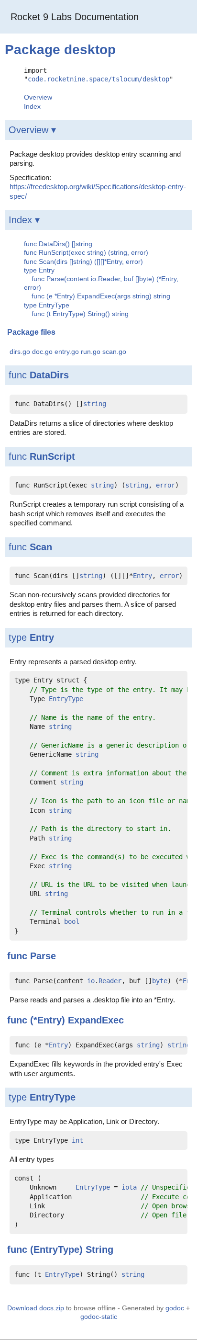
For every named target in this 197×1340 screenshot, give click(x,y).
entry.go (67, 351)
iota (129, 1187)
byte (159, 981)
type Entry (39, 270)
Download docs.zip (35, 1308)
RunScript (52, 456)
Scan (41, 547)
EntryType (66, 699)
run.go (90, 351)
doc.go (42, 351)
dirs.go (20, 351)
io (91, 981)
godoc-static (98, 1316)
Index (32, 106)
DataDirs (49, 375)
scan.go (114, 351)
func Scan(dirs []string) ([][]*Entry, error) (83, 261)
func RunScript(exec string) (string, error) (86, 252)
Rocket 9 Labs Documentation (75, 16)
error (165, 485)
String (99, 1249)
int (77, 1140)
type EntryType (46, 305)
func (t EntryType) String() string (80, 314)
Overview (38, 97)
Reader (109, 981)
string (94, 404)
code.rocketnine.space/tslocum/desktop (98, 79)
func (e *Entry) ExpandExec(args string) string (101, 296)
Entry (142, 575)
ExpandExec (96, 1020)
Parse (43, 956)
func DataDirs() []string (58, 244)
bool (71, 921)
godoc (174, 1308)
